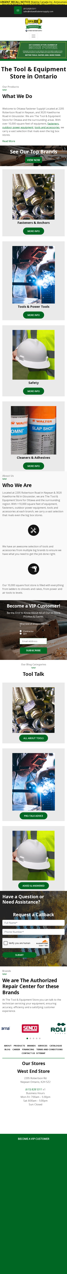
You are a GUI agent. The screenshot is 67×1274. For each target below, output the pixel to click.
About (8, 1045)
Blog (7, 1049)
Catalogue (56, 1045)
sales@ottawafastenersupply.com (38, 11)
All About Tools (34, 738)
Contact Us (28, 1053)
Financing (28, 1049)
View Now (33, 160)
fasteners (53, 123)
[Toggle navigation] (33, 36)
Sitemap (40, 1053)
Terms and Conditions (49, 1049)
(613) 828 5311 (29, 8)
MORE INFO (33, 231)
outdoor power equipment (17, 127)
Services (42, 1045)
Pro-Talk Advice (33, 815)
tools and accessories (47, 127)
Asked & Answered (34, 885)
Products (19, 1045)
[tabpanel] (33, 50)
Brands (31, 1045)
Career (16, 1049)
